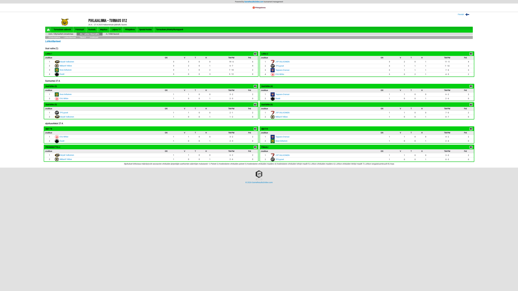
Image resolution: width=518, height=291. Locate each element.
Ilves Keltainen (66, 70)
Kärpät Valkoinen (67, 62)
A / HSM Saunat (112, 34)
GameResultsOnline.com (253, 2)
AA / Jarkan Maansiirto (89, 34)
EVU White (279, 74)
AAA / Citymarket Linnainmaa (60, 34)
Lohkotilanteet (70, 37)
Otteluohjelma (54, 37)
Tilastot (83, 37)
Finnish (461, 14)
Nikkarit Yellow (66, 66)
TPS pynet (279, 66)
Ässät (62, 74)
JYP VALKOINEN (282, 62)
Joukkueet (94, 37)
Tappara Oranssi (282, 70)
